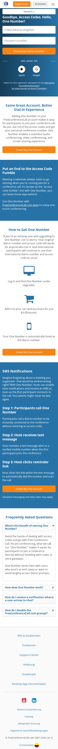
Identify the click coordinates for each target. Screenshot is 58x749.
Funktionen (29, 645)
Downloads (29, 674)
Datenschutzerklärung (29, 709)
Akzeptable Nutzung (29, 723)
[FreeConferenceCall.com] (5, 4)
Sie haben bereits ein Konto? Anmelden (29, 88)
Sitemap (29, 716)
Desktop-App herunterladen (29, 684)
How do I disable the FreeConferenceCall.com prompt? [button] (26, 611)
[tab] (29, 527)
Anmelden (40, 3)
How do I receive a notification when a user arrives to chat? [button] (28, 598)
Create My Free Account (29, 149)
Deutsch (28, 11)
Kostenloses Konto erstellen (29, 51)
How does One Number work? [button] (24, 587)
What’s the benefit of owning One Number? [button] (26, 527)
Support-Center (29, 655)
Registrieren (21, 3)
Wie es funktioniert (29, 635)
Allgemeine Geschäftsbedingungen (37, 84)
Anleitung (29, 664)
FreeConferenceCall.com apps (20, 205)
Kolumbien (28, 745)
